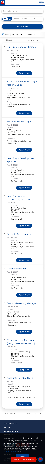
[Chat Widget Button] (40, 459)
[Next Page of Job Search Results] (40, 413)
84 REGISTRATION (11, 431)
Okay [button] (22, 456)
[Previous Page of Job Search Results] (36, 413)
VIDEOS (7, 427)
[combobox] (21, 11)
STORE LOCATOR (10, 424)
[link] (22, 60)
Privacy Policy (10, 451)
